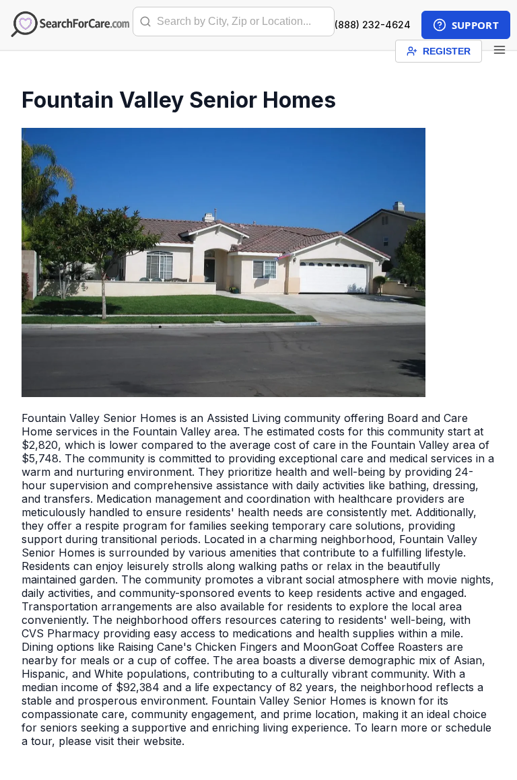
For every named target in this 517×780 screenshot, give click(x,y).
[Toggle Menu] (499, 51)
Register (447, 51)
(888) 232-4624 (373, 25)
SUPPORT (475, 25)
